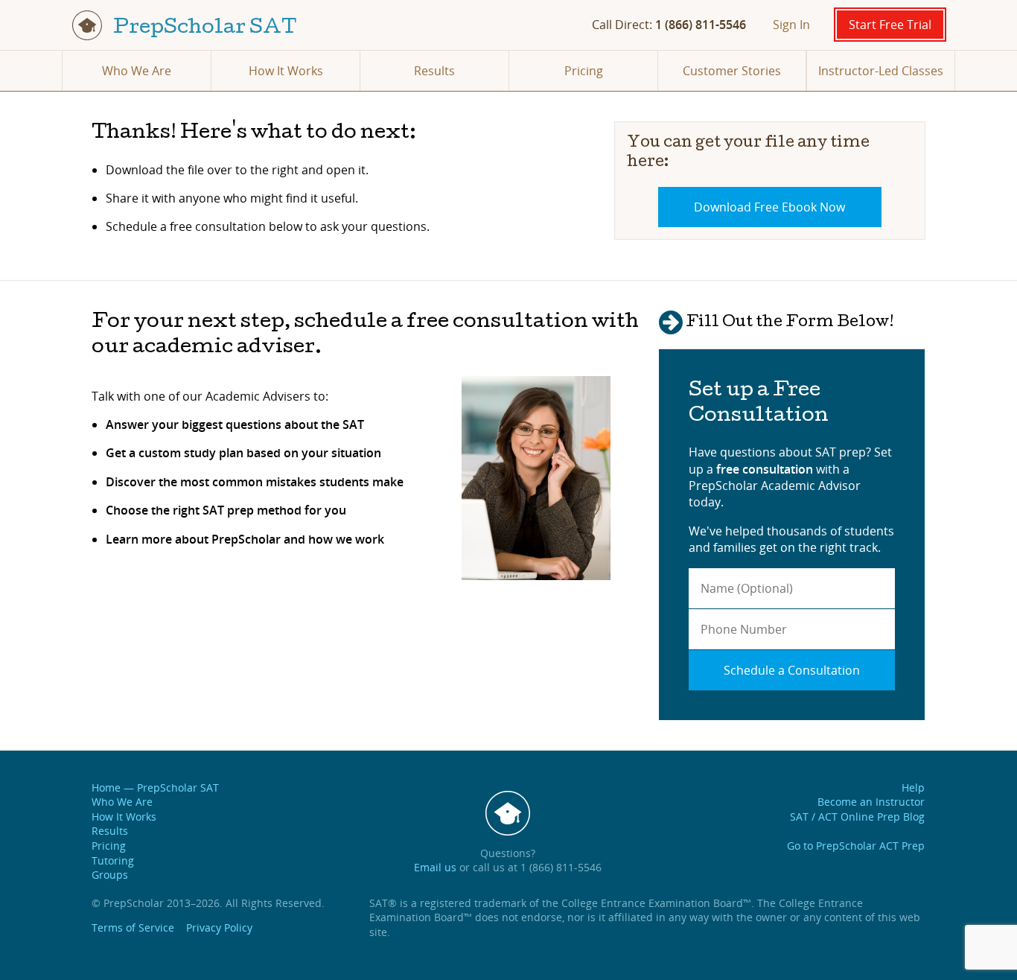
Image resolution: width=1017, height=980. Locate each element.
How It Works (286, 71)
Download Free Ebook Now (769, 207)
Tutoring (113, 860)
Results (434, 71)
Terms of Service (133, 927)
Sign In (791, 24)
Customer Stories (732, 71)
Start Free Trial (890, 24)
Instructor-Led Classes (880, 71)
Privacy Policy (219, 927)
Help (913, 787)
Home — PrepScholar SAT (155, 787)
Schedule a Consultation (792, 670)
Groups (110, 875)
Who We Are (136, 71)
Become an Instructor (871, 802)
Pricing (583, 71)
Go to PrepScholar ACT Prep (856, 846)
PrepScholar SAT (202, 29)
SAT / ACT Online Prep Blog (857, 816)
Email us (435, 867)
